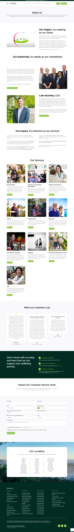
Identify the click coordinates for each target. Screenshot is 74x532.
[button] (20, 39)
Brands (34, 3)
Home (25, 3)
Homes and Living (46, 3)
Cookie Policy (30, 427)
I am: (38, 415)
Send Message (11, 433)
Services (29, 3)
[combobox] (38, 408)
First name (9, 401)
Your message (10, 420)
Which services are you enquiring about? (15, 415)
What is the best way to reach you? (14, 410)
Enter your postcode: (41, 410)
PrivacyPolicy (13, 527)
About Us (39, 3)
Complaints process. (54, 372)
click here (59, 365)
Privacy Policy (23, 427)
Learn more (46, 0)
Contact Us (9, 527)
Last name (39, 401)
